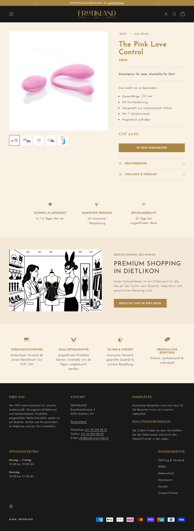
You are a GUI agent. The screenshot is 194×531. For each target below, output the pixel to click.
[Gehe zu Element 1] (14, 140)
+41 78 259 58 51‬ (95, 430)
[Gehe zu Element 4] (50, 140)
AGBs (162, 466)
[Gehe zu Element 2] (26, 140)
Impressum (165, 480)
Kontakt (162, 486)
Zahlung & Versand (171, 460)
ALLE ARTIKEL (141, 34)
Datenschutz (166, 473)
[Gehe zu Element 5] (63, 140)
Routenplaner (79, 422)
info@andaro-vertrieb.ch (94, 438)
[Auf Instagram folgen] (11, 506)
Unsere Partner (168, 493)
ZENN (123, 60)
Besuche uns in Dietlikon (140, 303)
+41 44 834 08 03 (92, 434)
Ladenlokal (115, 3)
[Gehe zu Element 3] (38, 140)
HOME (123, 34)
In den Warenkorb (152, 148)
